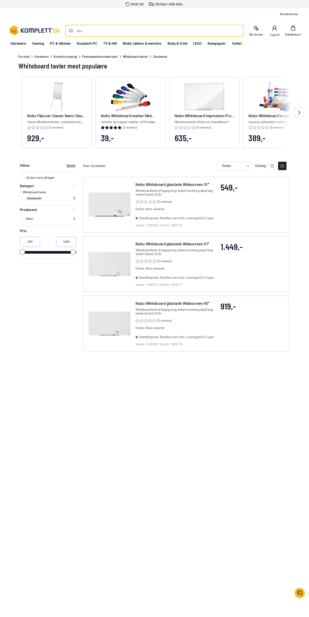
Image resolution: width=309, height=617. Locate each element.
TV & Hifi (110, 44)
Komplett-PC (87, 44)
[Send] (71, 31)
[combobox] (154, 31)
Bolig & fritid (177, 44)
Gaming (38, 44)
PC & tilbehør (60, 44)
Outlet (237, 44)
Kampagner (217, 44)
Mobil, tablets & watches (142, 44)
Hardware (18, 44)
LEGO (197, 44)
